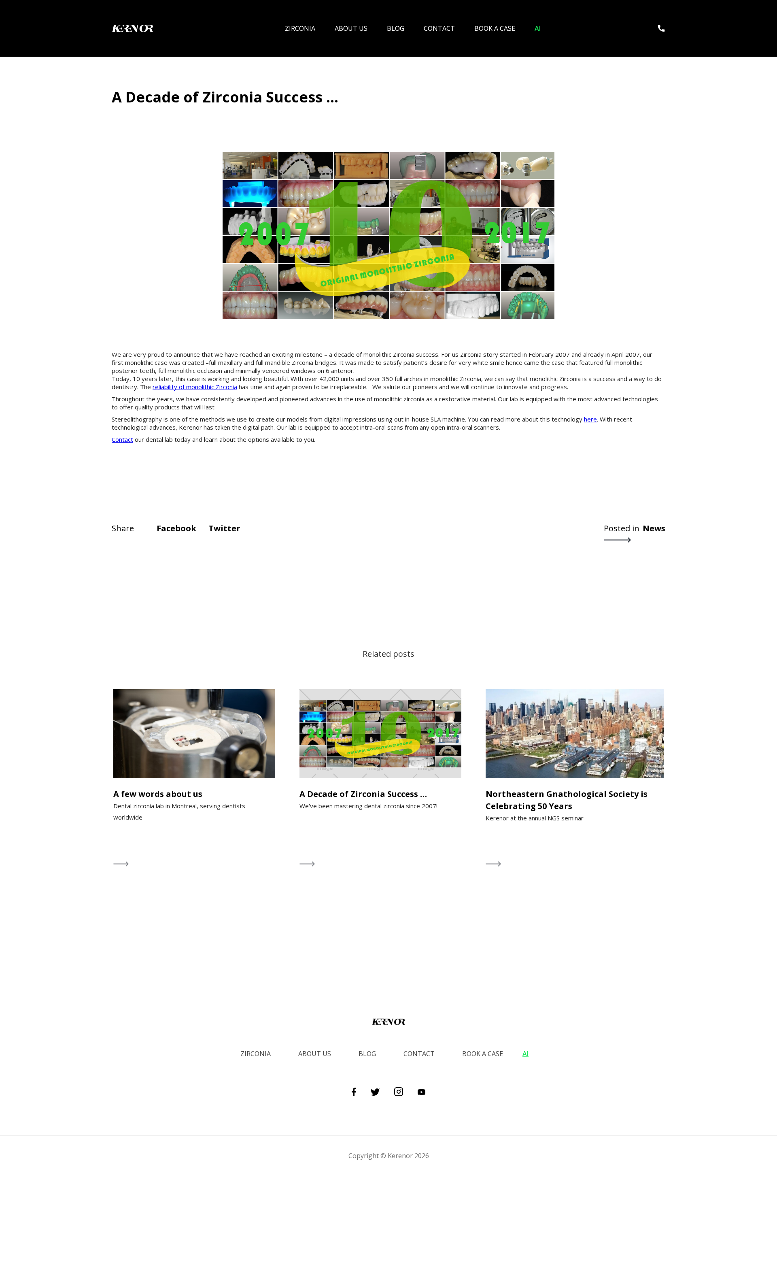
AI (538, 28)
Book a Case (494, 28)
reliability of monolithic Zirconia (195, 387)
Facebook (176, 528)
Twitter (224, 528)
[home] (140, 28)
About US (351, 28)
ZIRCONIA (300, 28)
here (590, 419)
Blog (395, 28)
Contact (439, 28)
